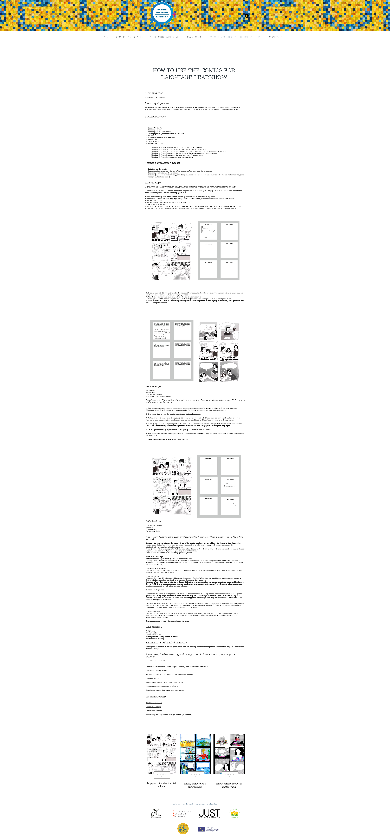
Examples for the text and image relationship (164, 682)
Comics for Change (153, 707)
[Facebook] (247, 16)
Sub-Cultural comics (154, 703)
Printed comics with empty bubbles (175, 147)
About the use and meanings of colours (162, 686)
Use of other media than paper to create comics (165, 690)
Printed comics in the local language (175, 155)
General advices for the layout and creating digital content (169, 674)
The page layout (152, 678)
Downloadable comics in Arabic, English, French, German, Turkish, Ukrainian (177, 667)
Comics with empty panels (156, 670)
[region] (161, 766)
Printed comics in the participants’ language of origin (183, 153)
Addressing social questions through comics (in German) (169, 715)
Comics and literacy (154, 711)
